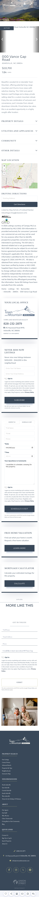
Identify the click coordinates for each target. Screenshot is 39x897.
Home (4, 289)
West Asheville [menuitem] (6, 796)
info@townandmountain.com (20, 861)
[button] (3, 39)
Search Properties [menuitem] (6, 841)
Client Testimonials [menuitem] (7, 818)
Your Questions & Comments (15, 461)
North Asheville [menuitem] (6, 785)
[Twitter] (23, 870)
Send (20, 682)
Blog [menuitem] (3, 824)
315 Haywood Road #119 (20, 856)
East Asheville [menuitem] (5, 788)
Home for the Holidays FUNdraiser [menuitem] (11, 799)
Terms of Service (14, 517)
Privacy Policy (29, 392)
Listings (11, 289)
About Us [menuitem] (4, 844)
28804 (15, 292)
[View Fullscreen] (4, 173)
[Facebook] (9, 870)
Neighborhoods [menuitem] (6, 771)
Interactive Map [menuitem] (6, 774)
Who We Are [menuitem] (5, 816)
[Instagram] (16, 870)
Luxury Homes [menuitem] (6, 762)
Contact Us (7, 333)
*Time (6, 452)
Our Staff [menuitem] (4, 813)
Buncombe (25, 289)
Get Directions (19, 204)
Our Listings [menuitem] (5, 760)
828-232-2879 (13, 323)
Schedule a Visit (27, 422)
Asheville (7, 292)
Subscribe (19, 400)
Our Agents (15, 333)
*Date (6, 444)
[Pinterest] (30, 870)
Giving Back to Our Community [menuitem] (11, 821)
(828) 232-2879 (31, 4)
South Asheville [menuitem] (6, 793)
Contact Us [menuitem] (5, 835)
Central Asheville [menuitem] (6, 790)
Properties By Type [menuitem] (7, 768)
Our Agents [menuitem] (5, 810)
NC (18, 289)
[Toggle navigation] (35, 4)
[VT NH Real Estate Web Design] (19, 882)
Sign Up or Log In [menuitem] (7, 838)
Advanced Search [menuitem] (6, 765)
